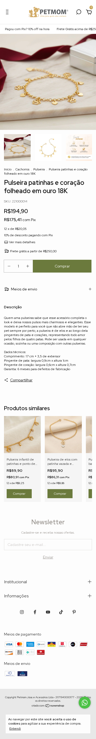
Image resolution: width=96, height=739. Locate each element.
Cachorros (22, 169)
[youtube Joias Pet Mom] (48, 612)
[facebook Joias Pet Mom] (35, 612)
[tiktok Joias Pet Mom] (61, 612)
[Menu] (8, 13)
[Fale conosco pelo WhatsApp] (85, 703)
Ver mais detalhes (21, 242)
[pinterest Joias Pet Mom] (74, 612)
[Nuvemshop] (48, 706)
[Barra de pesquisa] (79, 13)
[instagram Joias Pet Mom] (22, 612)
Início (7, 169)
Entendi (15, 728)
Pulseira (39, 169)
